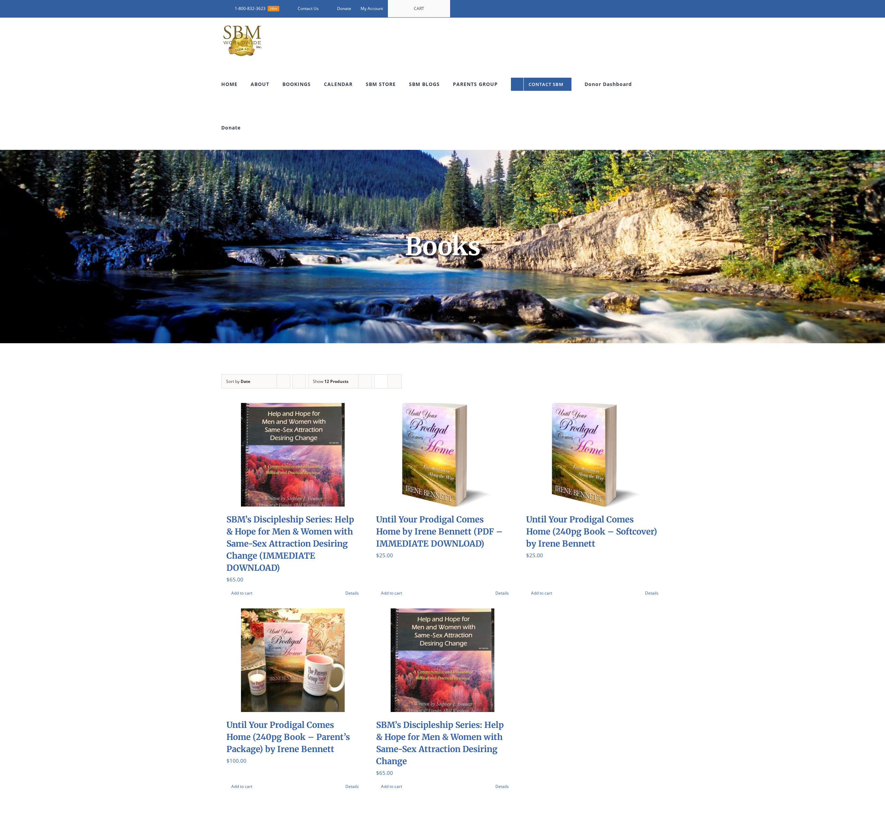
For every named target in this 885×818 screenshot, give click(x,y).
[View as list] (394, 381)
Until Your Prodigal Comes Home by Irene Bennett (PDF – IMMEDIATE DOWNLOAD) (439, 531)
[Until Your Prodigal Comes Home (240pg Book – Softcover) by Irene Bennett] (592, 455)
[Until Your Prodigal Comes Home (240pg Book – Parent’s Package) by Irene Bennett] (292, 660)
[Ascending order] (299, 381)
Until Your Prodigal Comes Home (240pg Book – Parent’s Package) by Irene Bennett (288, 737)
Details (352, 593)
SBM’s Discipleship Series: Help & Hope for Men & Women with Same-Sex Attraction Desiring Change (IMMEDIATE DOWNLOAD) (290, 543)
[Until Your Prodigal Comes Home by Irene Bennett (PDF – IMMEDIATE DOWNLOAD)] (442, 455)
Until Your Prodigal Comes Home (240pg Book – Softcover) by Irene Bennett (591, 531)
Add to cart (241, 593)
